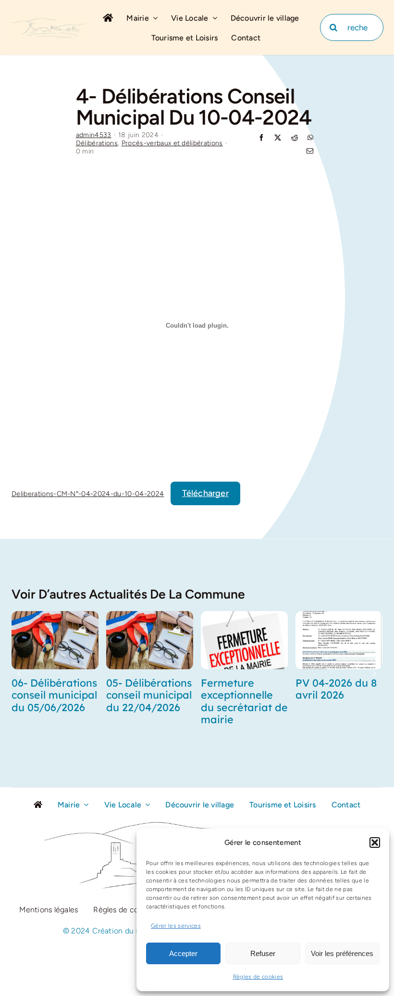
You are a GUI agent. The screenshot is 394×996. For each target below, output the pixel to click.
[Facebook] (261, 138)
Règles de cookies (258, 976)
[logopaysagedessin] (49, 20)
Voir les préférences (342, 953)
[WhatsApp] (310, 138)
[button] (375, 842)
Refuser (262, 953)
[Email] (310, 152)
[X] (278, 138)
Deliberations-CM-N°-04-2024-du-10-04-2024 (88, 493)
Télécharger (205, 493)
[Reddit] (294, 138)
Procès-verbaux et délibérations (172, 143)
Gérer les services (176, 925)
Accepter (183, 953)
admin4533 (93, 135)
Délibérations (97, 143)
